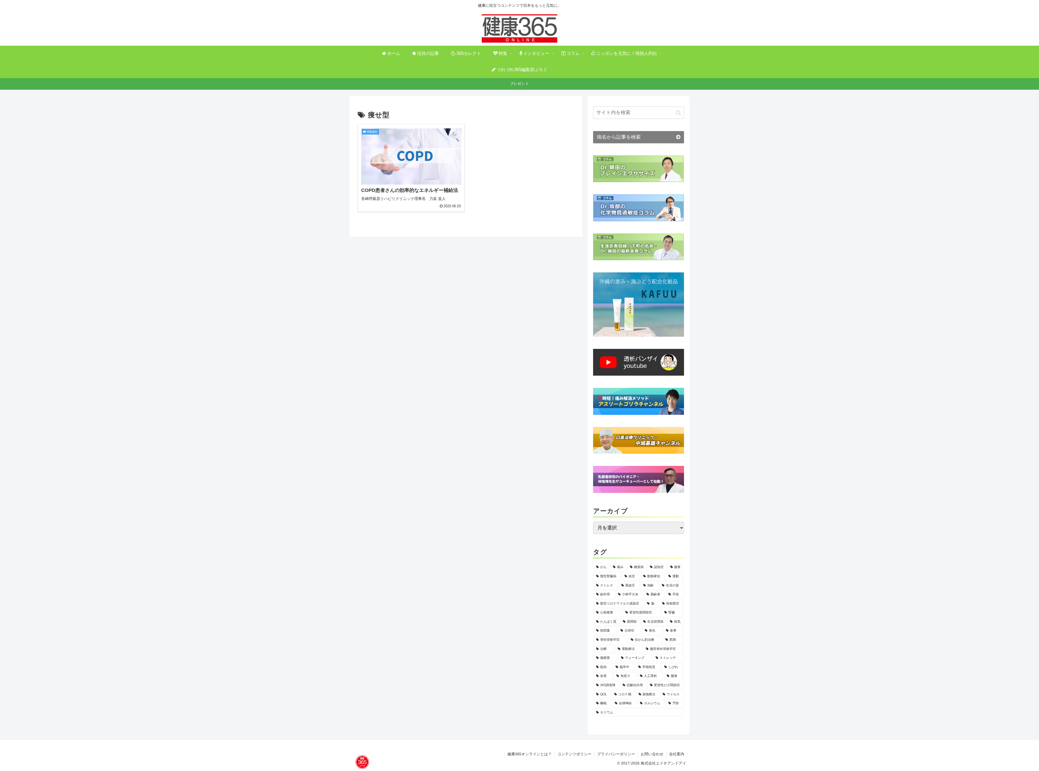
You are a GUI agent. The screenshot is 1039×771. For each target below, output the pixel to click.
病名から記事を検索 (619, 137)
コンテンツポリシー (574, 754)
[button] (678, 112)
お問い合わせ (652, 754)
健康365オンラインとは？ (529, 754)
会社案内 (676, 754)
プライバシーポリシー (616, 754)
